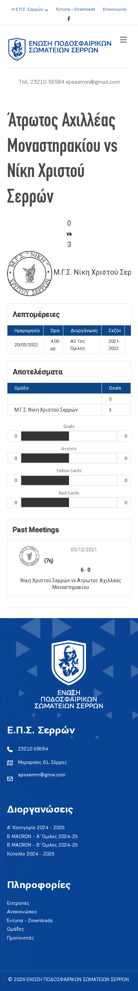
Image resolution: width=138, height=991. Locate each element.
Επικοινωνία (114, 9)
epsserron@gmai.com (41, 775)
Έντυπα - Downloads (30, 921)
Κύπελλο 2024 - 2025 (30, 854)
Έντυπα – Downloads (75, 9)
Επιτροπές (18, 903)
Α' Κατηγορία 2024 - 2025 (36, 828)
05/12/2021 (84, 549)
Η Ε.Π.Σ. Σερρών (27, 9)
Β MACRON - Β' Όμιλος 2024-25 (42, 845)
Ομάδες (15, 929)
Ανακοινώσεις (22, 912)
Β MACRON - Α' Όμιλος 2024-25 (42, 836)
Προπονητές (20, 938)
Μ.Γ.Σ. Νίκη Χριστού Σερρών (46, 410)
